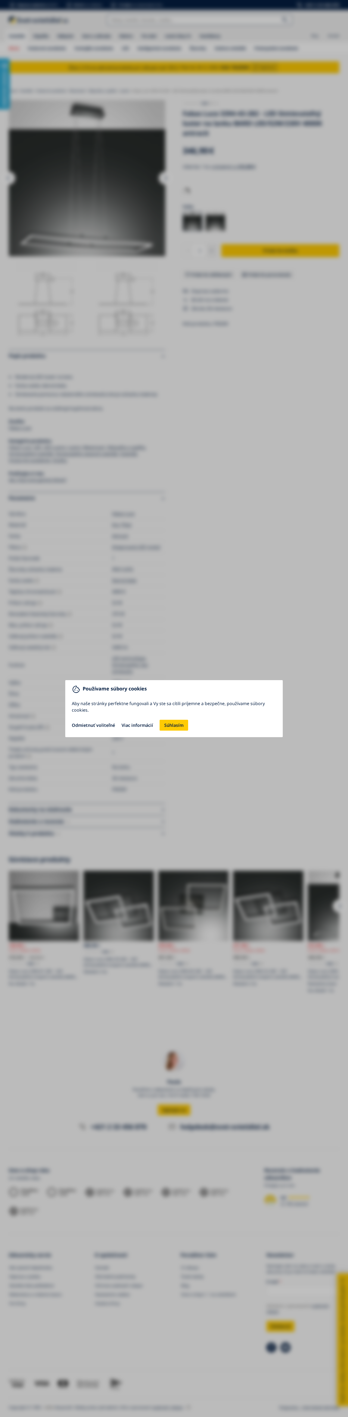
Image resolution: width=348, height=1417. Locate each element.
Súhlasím (174, 725)
